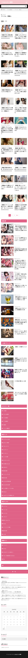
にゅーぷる (5, 509)
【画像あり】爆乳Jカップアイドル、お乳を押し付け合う (7, 187)
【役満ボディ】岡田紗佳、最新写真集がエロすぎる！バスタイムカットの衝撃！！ (7, 150)
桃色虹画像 (5, 470)
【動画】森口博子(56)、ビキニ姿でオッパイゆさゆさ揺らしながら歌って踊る (20, 150)
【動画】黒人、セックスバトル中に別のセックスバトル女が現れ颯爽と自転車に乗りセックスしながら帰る (21, 321)
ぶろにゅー (5, 516)
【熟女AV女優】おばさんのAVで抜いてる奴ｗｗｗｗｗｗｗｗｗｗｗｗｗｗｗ (13, 583)
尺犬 (4, 559)
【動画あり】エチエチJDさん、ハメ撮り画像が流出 (11, 591)
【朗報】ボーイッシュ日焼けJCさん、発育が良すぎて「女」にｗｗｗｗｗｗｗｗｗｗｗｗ (7, 207)
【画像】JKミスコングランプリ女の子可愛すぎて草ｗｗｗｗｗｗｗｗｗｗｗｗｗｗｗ (20, 73)
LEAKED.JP (5, 467)
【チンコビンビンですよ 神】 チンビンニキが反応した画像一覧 (21, 394)
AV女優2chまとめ (6, 463)
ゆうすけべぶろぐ (6, 460)
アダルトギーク (6, 446)
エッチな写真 (5, 456)
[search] (25, 6)
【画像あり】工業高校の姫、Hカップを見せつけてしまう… (20, 54)
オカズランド (5, 449)
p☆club (4, 534)
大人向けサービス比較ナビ (8, 552)
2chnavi (4, 523)
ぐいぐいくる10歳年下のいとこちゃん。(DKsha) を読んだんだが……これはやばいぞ (21, 239)
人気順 (5, 21)
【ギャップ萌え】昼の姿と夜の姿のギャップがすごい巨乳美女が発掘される (20, 110)
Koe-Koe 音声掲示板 (7, 481)
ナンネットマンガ (6, 474)
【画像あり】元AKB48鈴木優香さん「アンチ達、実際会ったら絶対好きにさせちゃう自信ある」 (21, 207)
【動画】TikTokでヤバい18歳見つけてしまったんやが (21, 128)
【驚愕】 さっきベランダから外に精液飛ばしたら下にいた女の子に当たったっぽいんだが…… (21, 360)
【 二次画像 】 (5, 421)
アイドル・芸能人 (18, 9)
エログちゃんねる (6, 439)
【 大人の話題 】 (6, 414)
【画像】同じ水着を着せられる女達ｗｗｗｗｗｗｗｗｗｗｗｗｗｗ (7, 36)
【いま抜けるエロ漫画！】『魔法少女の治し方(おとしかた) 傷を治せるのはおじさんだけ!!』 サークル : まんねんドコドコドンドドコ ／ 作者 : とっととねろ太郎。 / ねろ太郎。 (20, 264)
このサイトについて (5, 647)
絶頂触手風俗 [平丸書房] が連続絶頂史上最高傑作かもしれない (21, 250)
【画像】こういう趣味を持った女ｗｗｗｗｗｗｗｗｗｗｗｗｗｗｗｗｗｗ (20, 169)
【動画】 (4, 424)
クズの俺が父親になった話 (20, 381)
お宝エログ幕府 (6, 442)
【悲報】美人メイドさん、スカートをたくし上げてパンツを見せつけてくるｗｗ (20, 188)
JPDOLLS (4, 491)
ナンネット (5, 545)
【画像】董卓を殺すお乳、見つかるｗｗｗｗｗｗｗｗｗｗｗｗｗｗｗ (7, 169)
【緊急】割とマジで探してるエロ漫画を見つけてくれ (21, 286)
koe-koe (4, 548)
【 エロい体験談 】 (6, 428)
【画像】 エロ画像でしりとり (21, 346)
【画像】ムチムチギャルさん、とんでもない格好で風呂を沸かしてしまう (20, 36)
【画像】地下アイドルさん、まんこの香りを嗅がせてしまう (20, 91)
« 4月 (4, 628)
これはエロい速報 (7, 2)
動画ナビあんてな (6, 520)
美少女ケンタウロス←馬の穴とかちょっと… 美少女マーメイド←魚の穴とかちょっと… (21, 332)
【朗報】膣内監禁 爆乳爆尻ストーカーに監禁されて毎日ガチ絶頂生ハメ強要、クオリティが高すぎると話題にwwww (21, 228)
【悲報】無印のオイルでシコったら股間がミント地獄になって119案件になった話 (21, 298)
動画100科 (5, 477)
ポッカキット (5, 453)
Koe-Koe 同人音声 (6, 484)
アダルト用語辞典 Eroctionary (9, 555)
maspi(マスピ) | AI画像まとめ (8, 495)
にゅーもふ (5, 506)
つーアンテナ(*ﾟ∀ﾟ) (6, 527)
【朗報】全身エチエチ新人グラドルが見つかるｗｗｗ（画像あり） (7, 109)
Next (17, 215)
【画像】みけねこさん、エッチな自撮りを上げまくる (7, 54)
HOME (3, 9)
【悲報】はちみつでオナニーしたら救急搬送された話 (21, 309)
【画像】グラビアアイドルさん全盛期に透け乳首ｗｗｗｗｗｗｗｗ (7, 72)
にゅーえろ (5, 513)
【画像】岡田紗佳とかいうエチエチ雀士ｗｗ (7, 90)
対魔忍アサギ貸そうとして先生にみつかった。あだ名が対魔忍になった (21, 371)
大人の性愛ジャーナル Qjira (8, 488)
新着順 (2, 21)
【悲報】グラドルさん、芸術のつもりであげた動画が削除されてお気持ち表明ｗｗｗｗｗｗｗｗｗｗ (7, 130)
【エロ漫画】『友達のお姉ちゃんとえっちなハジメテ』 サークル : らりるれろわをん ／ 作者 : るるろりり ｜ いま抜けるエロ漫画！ (21, 276)
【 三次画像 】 (10, 9)
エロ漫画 (4, 410)
